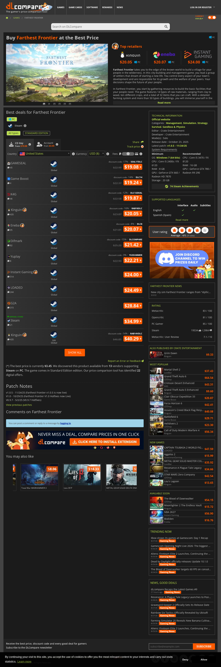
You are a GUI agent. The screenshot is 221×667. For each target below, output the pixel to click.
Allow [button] (204, 659)
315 (11, 307)
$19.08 (132, 167)
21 (10, 324)
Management (174, 123)
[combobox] (44, 154)
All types (13, 133)
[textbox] (32, 154)
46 (10, 198)
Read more (164, 102)
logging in (65, 423)
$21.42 (132, 245)
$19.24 (132, 182)
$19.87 (132, 198)
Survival (156, 126)
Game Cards (75, 7)
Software (92, 7)
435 (11, 214)
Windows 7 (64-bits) (168, 157)
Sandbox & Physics (174, 126)
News (120, 7)
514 (11, 276)
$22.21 (132, 260)
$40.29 (132, 339)
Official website (161, 119)
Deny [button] (185, 659)
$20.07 (132, 229)
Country (12, 154)
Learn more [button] (24, 661)
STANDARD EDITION (36, 133)
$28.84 (132, 306)
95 (10, 230)
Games (60, 7)
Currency (81, 154)
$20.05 (132, 213)
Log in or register (201, 7)
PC (13, 119)
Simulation (189, 123)
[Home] (7, 17)
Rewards (107, 7)
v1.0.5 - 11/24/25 (177, 145)
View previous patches (19, 404)
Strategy (203, 123)
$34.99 (132, 321)
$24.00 (132, 274)
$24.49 (132, 290)
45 (10, 167)
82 (10, 245)
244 (11, 292)
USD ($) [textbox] (94, 153)
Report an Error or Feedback (124, 361)
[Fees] (128, 154)
